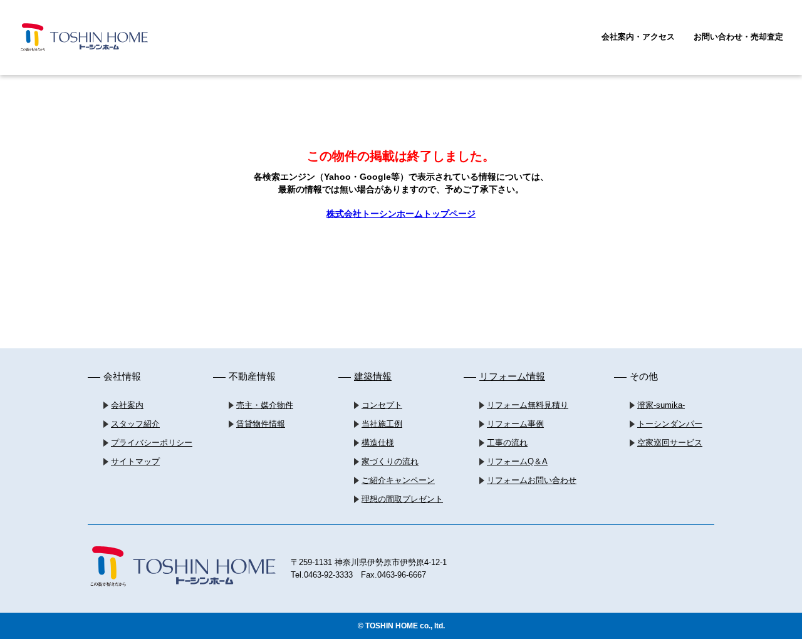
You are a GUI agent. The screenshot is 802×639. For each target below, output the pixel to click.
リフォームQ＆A (517, 461)
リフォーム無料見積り (527, 405)
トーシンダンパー (669, 424)
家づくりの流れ (390, 461)
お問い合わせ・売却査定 (738, 36)
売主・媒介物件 (264, 405)
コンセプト (382, 405)
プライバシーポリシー (151, 442)
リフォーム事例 (515, 424)
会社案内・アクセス (638, 36)
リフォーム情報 (512, 376)
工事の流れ (507, 442)
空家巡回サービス (669, 442)
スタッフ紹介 (135, 424)
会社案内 (127, 405)
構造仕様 (378, 442)
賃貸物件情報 (260, 424)
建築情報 (373, 376)
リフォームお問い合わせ (531, 480)
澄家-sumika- (661, 405)
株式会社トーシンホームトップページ (401, 214)
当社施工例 (382, 424)
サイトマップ (135, 461)
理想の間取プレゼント (402, 499)
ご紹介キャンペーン (398, 480)
